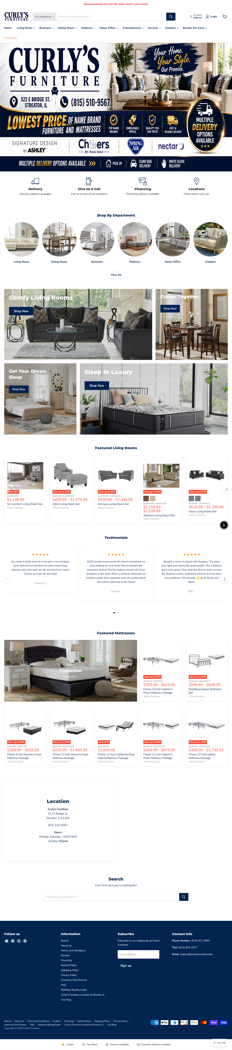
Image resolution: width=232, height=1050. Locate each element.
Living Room (25, 28)
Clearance (10, 38)
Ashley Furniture (15, 507)
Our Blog (66, 999)
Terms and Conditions (73, 950)
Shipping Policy (70, 970)
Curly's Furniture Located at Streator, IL (83, 994)
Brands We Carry (194, 28)
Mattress (87, 28)
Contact (65, 955)
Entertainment (132, 28)
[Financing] (143, 187)
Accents (153, 28)
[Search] (170, 17)
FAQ (63, 985)
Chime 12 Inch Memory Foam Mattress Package (70, 756)
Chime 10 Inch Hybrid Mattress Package (202, 756)
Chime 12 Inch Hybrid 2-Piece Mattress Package (158, 756)
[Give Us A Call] (89, 187)
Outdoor (170, 28)
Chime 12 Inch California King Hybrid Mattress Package (116, 756)
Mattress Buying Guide (74, 990)
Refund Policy (69, 965)
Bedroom (45, 28)
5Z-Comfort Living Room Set (24, 504)
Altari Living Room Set (203, 511)
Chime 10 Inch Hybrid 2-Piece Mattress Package (158, 691)
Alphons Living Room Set (159, 515)
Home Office (108, 28)
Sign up (125, 966)
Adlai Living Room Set (66, 504)
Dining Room (66, 28)
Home (8, 28)
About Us (66, 945)
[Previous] (5, 489)
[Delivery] (35, 187)
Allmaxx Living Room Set (113, 504)
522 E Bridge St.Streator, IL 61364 (58, 813)
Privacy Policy (69, 975)
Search (65, 940)
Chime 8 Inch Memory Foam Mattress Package (24, 756)
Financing (66, 960)
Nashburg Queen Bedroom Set (205, 691)
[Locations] (197, 187)
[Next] (226, 489)
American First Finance (74, 980)
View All (116, 275)
